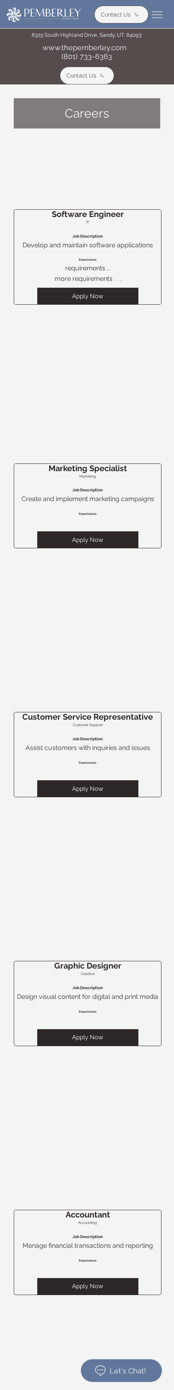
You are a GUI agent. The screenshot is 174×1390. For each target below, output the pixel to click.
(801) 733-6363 (87, 56)
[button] (87, 296)
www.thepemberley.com (84, 47)
